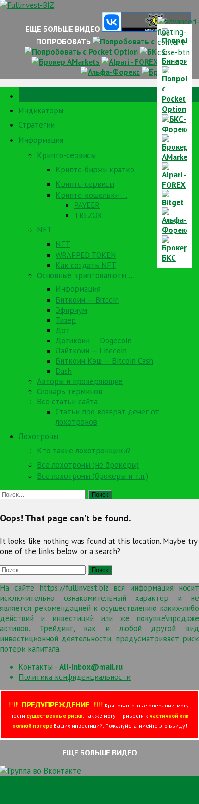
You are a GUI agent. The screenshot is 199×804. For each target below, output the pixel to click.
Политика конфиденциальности (75, 677)
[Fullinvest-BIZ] (27, 5)
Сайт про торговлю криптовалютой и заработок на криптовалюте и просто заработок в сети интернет (92, 794)
